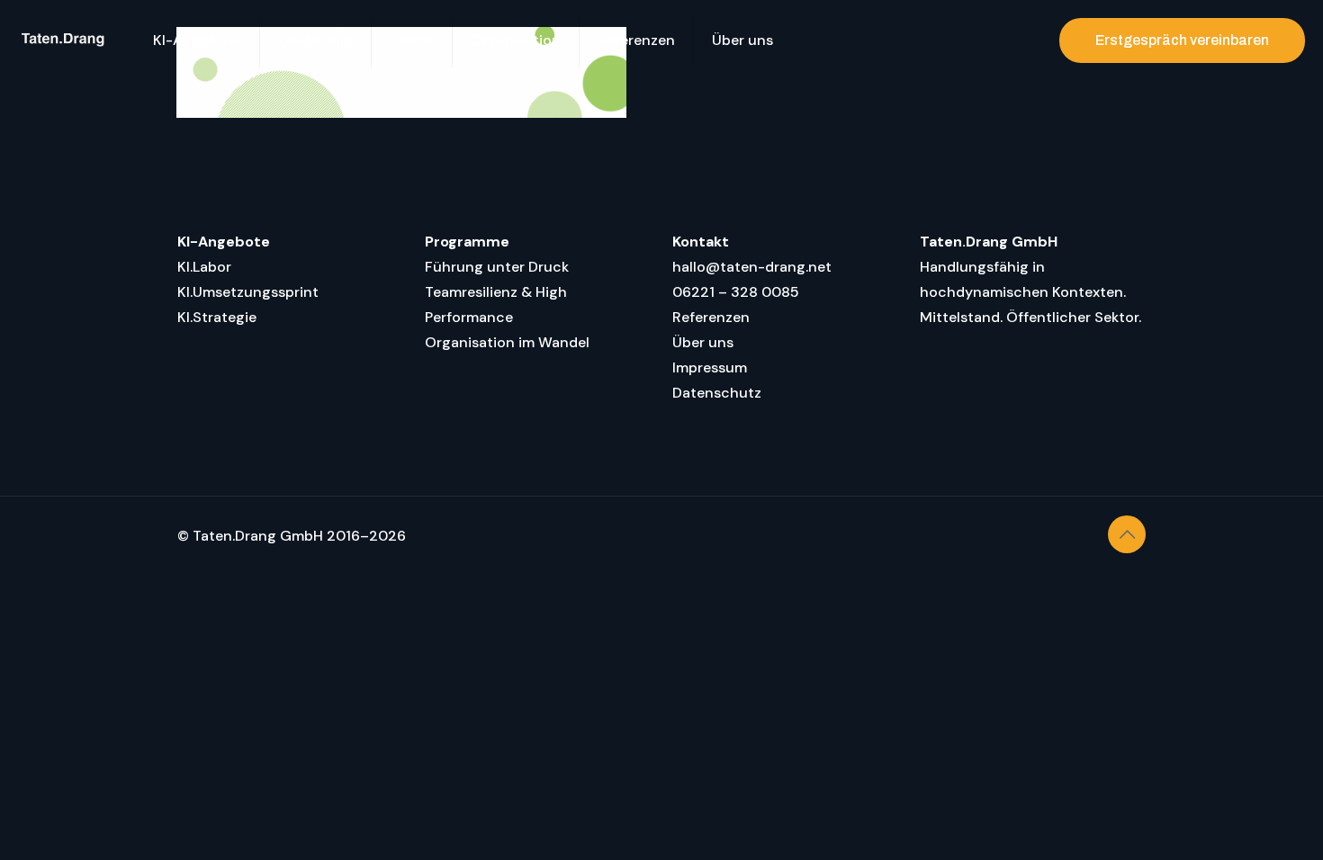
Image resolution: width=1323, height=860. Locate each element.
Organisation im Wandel (507, 342)
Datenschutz (716, 392)
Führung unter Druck (497, 266)
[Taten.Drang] (63, 40)
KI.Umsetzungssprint (248, 291)
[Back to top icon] (1127, 534)
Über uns (703, 342)
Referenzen (711, 317)
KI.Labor (204, 266)
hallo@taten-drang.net (752, 266)
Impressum (709, 367)
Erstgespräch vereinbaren (1182, 40)
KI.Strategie (216, 317)
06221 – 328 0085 (735, 291)
